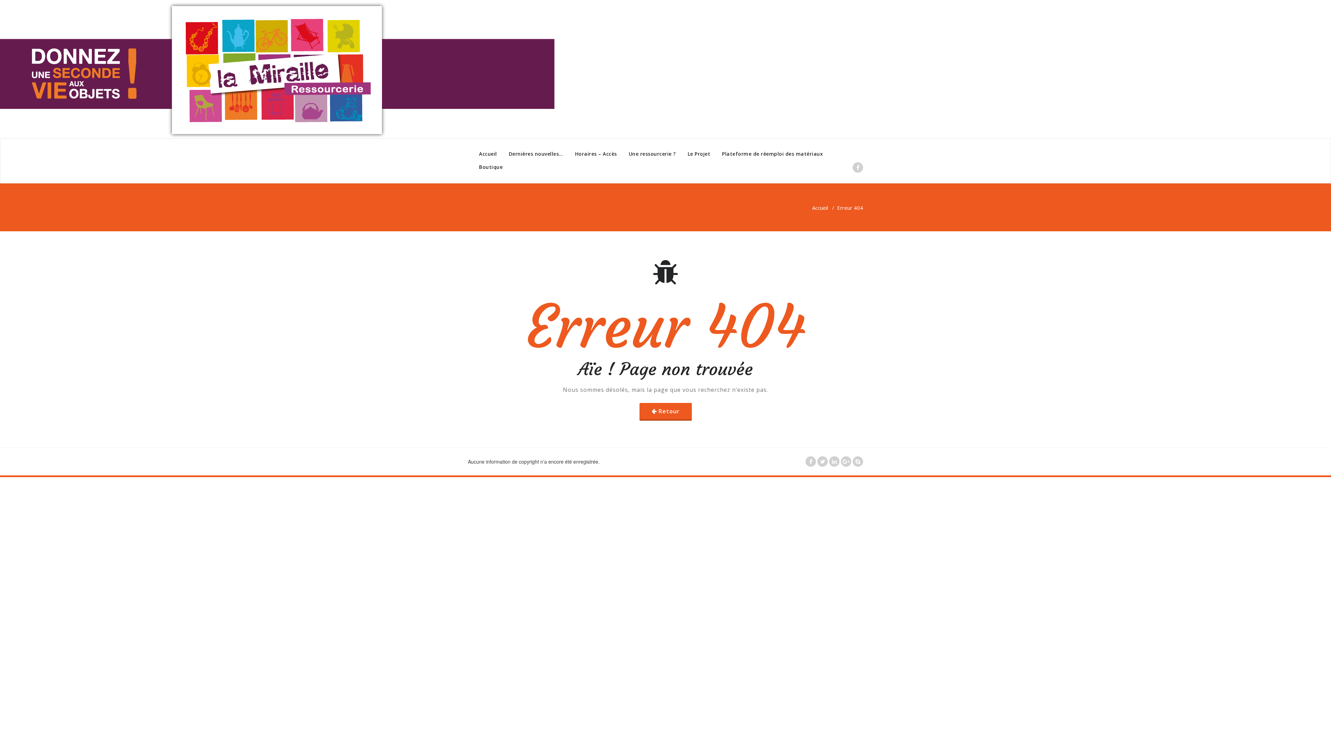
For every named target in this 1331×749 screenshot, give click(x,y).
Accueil (488, 153)
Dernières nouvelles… (536, 153)
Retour (669, 411)
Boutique (491, 167)
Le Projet (699, 153)
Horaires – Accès (596, 153)
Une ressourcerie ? (652, 153)
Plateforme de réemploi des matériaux (772, 153)
